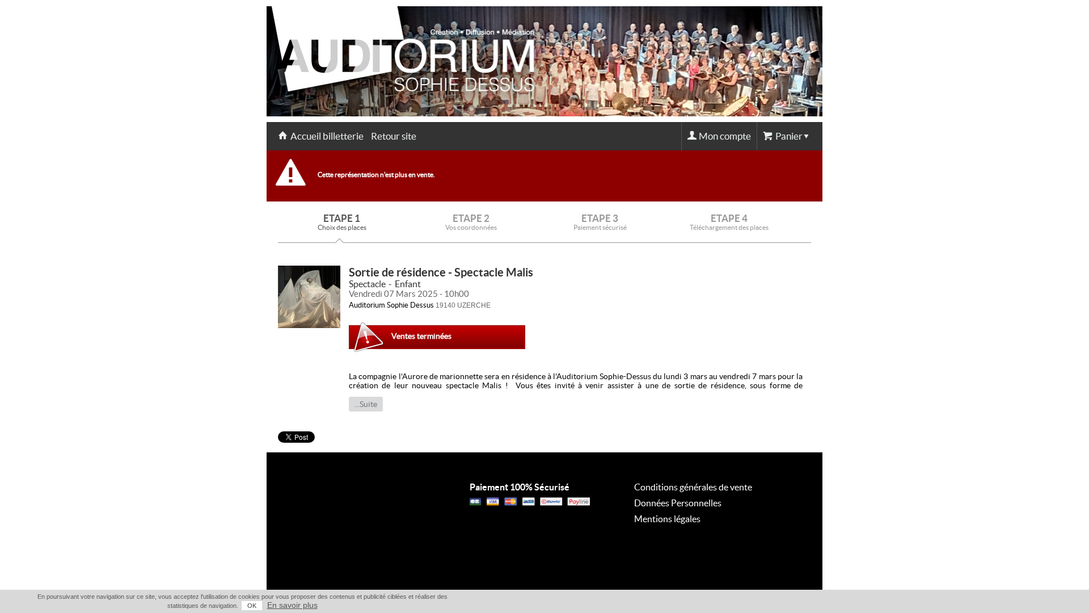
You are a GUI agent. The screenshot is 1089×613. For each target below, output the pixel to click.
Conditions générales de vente (693, 487)
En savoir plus (292, 605)
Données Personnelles (677, 503)
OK (251, 605)
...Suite (365, 404)
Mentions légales (667, 519)
